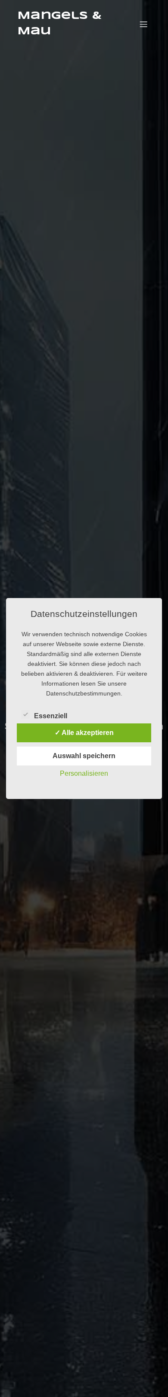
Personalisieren (84, 773)
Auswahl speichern (84, 755)
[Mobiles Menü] (143, 24)
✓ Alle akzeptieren (84, 732)
